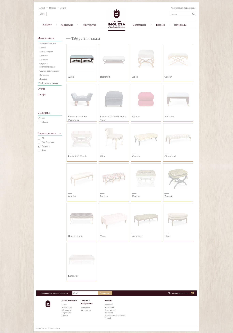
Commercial (139, 24)
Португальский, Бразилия (115, 315)
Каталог (47, 24)
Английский (109, 307)
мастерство (89, 24)
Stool (44, 150)
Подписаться (105, 293)
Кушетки (43, 59)
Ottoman (46, 146)
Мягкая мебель (46, 38)
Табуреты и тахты (48, 83)
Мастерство (67, 307)
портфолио (67, 24)
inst (192, 293)
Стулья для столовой (49, 71)
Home (116, 20)
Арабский (109, 305)
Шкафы (42, 94)
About (42, 8)
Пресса (52, 8)
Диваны (43, 79)
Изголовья (44, 75)
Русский (108, 318)
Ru (41, 13)
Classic (45, 122)
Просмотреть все (47, 43)
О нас (64, 305)
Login (63, 8)
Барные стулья (46, 51)
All (43, 138)
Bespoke (160, 24)
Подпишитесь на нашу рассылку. (54, 293)
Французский (110, 310)
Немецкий (109, 313)
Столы (41, 88)
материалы (180, 24)
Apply (194, 14)
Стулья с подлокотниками (47, 65)
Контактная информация (183, 8)
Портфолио (66, 313)
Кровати (43, 55)
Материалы (66, 310)
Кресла (42, 47)
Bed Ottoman (48, 142)
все (43, 118)
